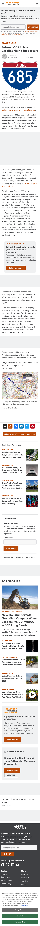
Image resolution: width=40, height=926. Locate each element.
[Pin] (32, 426)
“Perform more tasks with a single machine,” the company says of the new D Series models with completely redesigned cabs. (19, 632)
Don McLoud (13, 55)
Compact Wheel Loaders (12, 612)
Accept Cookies (20, 922)
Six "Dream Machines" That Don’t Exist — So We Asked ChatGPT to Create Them (13, 646)
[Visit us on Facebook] (2, 864)
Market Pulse (7, 673)
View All (11, 775)
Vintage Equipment (10, 657)
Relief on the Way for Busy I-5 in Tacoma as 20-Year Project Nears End (13, 455)
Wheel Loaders (8, 689)
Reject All (20, 916)
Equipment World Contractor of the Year (19, 718)
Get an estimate (16, 268)
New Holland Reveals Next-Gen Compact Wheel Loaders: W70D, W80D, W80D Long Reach (20, 620)
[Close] (37, 890)
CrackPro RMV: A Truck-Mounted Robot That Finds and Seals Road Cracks (12, 486)
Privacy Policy (5, 34)
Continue (11, 548)
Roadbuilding (9, 43)
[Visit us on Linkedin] (12, 864)
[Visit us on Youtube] (17, 864)
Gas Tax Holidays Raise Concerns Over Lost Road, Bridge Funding (13, 501)
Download (12, 770)
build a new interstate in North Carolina (18, 110)
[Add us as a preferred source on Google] (10, 426)
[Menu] (3, 3)
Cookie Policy (24, 905)
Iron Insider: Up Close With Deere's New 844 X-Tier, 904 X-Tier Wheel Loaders (13, 695)
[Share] (16, 426)
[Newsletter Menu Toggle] (37, 3)
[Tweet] (27, 426)
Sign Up (7, 854)
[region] (20, 906)
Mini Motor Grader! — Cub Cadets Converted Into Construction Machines (13, 662)
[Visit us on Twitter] (7, 864)
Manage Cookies (20, 910)
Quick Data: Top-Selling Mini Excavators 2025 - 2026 (12, 678)
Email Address (9, 538)
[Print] (5, 426)
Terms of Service (16, 34)
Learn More (12, 739)
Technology (7, 641)
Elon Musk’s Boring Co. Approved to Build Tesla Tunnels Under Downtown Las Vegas (13, 470)
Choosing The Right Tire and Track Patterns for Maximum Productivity (19, 761)
